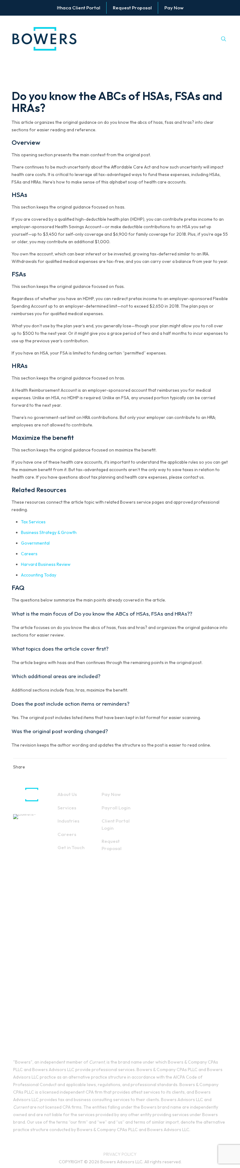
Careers (29, 553)
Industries (68, 821)
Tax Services (33, 522)
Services (67, 808)
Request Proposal (112, 844)
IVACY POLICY (122, 1154)
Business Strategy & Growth (49, 532)
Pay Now (111, 794)
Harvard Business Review (46, 564)
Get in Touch (71, 847)
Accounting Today (38, 575)
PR (105, 1154)
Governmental (35, 543)
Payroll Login (116, 808)
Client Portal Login (116, 824)
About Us (67, 794)
